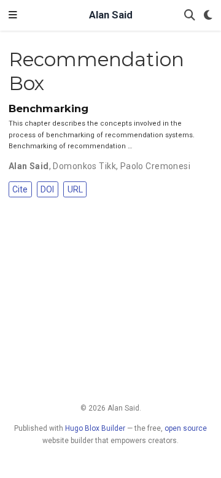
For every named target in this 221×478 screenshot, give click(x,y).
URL (75, 189)
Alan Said (111, 15)
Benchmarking (48, 108)
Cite (20, 189)
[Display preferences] (208, 16)
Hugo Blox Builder (95, 428)
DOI (47, 189)
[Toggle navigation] (13, 15)
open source (186, 428)
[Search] (189, 16)
